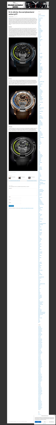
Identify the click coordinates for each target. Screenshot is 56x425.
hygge (39, 148)
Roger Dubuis (39, 249)
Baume (39, 38)
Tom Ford (39, 280)
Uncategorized (40, 297)
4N (38, 16)
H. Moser (39, 139)
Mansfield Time (40, 179)
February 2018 (40, 360)
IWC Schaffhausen (40, 155)
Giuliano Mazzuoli (40, 123)
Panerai (39, 216)
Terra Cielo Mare (40, 274)
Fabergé (39, 105)
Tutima (39, 291)
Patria (39, 222)
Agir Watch (39, 20)
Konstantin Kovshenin (24, 421)
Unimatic (39, 298)
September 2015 (40, 393)
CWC (38, 80)
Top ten (39, 282)
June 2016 (39, 383)
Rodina (39, 248)
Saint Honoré (39, 255)
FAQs (39, 106)
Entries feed (39, 414)
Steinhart (39, 266)
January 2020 (39, 343)
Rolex (39, 250)
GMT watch (39, 128)
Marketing (39, 184)
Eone (38, 103)
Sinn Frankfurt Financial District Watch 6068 (14, 180)
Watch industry (40, 309)
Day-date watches (40, 83)
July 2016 (39, 382)
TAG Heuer (39, 273)
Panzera (39, 217)
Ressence (39, 241)
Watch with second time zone (41, 312)
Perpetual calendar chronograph (42, 223)
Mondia (39, 198)
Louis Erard (39, 174)
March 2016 (39, 386)
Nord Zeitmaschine (40, 207)
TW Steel (39, 292)
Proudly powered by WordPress (12, 421)
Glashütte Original (40, 124)
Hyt (13, 172)
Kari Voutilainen (40, 162)
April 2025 (39, 326)
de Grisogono (39, 86)
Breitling (39, 49)
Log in (39, 413)
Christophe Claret (40, 66)
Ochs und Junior (40, 209)
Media (39, 192)
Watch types (22, 8)
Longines (39, 173)
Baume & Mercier (40, 39)
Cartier (39, 58)
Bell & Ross (39, 40)
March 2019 (39, 350)
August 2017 (39, 367)
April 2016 (39, 385)
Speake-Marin (40, 265)
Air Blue (39, 21)
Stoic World (39, 267)
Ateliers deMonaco (40, 30)
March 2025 (39, 327)
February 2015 (40, 401)
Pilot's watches (40, 230)
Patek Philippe (40, 221)
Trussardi (39, 288)
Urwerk (39, 300)
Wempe (39, 315)
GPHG (39, 129)
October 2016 (39, 378)
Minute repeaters (40, 197)
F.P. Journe (39, 104)
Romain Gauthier (40, 251)
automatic (39, 33)
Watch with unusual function (41, 313)
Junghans (39, 161)
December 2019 (40, 344)
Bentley (39, 41)
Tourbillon (39, 284)
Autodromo (39, 32)
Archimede (39, 28)
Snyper (39, 264)
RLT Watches (39, 246)
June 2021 (39, 337)
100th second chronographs (41, 15)
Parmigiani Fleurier (40, 218)
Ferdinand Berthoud (40, 111)
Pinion (39, 231)
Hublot (39, 147)
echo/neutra (39, 95)
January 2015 (39, 402)
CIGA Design (39, 71)
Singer (39, 259)
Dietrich (39, 88)
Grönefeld (39, 136)
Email (10, 199)
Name (10, 196)
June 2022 (39, 332)
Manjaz (39, 178)
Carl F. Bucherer (40, 57)
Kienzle (39, 163)
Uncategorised (40, 296)
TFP (38, 275)
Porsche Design (40, 232)
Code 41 (39, 74)
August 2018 (39, 353)
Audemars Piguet (40, 31)
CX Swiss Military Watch (41, 81)
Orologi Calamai (40, 214)
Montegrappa (39, 200)
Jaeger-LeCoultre (40, 156)
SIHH (39, 258)
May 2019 (39, 349)
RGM (38, 242)
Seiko (39, 256)
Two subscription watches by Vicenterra (32, 180)
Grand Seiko (39, 131)
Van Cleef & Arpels (40, 304)
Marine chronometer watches (41, 183)
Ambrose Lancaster (11, 16)
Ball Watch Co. (40, 36)
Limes (39, 170)
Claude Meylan (40, 72)
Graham (39, 130)
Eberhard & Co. (40, 94)
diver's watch (39, 89)
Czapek (39, 82)
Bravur (39, 47)
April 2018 (39, 358)
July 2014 (39, 409)
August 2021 (39, 335)
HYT (9, 18)
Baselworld (39, 37)
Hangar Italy (39, 141)
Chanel (39, 62)
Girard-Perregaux (40, 122)
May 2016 (39, 384)
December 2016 (40, 376)
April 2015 (39, 399)
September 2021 (40, 334)
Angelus (39, 23)
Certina (39, 61)
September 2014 (40, 407)
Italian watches (40, 154)
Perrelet (39, 225)
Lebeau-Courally (40, 169)
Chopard (39, 65)
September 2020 (40, 342)
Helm (38, 145)
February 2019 (40, 351)
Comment (10, 188)
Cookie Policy (44, 423)
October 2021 (39, 333)
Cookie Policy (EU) (15, 8)
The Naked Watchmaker (41, 276)
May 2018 (39, 357)
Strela (39, 271)
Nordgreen (39, 208)
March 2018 (39, 359)
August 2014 (39, 408)
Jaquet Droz (39, 157)
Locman (39, 172)
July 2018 (39, 354)
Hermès (39, 146)
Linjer (39, 171)
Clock (39, 73)
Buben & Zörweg (40, 53)
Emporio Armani (40, 99)
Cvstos (39, 79)
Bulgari (39, 54)
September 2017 (40, 366)
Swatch (39, 272)
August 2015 (39, 394)
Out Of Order (39, 215)
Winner (39, 316)
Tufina (39, 290)
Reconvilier (39, 240)
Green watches (40, 132)
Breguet (39, 48)
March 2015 (39, 400)
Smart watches (40, 263)
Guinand (39, 138)
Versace (39, 305)
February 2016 (40, 387)
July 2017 (39, 368)
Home (9, 8)
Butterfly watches (40, 56)
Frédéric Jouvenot (40, 116)
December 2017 (40, 362)
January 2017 (39, 375)
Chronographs (40, 70)
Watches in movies (40, 314)
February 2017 (40, 374)
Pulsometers (39, 234)
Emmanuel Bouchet (40, 98)
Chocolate (39, 64)
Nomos (39, 206)
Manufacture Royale (40, 182)
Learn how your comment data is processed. (26, 208)
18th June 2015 (15, 16)
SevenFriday (39, 257)
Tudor (39, 289)
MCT (38, 188)
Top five (39, 281)
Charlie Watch (40, 63)
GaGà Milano (39, 121)
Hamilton (39, 140)
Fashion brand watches (41, 107)
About (28, 8)
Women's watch (40, 317)
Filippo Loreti (39, 113)
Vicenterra (39, 306)
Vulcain (39, 307)
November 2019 (40, 345)
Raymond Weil (40, 239)
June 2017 (39, 369)
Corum (39, 78)
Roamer (39, 247)
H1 (30, 18)
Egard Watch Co (40, 96)
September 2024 (40, 328)
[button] (54, 415)
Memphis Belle (40, 193)
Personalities (39, 226)
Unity (38, 299)
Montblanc (39, 199)
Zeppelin (39, 321)
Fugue (39, 119)
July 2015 (39, 395)
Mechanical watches (40, 191)
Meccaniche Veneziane (41, 190)
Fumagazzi (39, 120)
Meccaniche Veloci (40, 189)
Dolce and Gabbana (40, 91)
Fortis (39, 114)
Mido (38, 196)
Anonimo (39, 24)
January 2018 (39, 361)
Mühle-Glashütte (40, 201)
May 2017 (39, 370)
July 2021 (39, 336)
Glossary (25, 8)
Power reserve (40, 233)
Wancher (39, 308)
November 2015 (40, 391)
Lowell (39, 177)
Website (10, 202)
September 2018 (40, 352)
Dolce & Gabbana (40, 90)
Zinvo (39, 322)
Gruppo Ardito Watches (41, 137)
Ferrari (39, 112)
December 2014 (40, 403)
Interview (39, 153)
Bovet (39, 46)
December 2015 (40, 390)
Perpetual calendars (40, 224)
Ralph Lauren (39, 238)
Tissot (39, 279)
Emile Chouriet (40, 97)
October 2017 (39, 365)
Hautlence (39, 144)
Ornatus (39, 213)
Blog (11, 8)
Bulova (39, 55)
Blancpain (39, 45)
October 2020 (39, 341)
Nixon (39, 205)
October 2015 (39, 392)
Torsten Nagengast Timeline (41, 283)
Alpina (39, 22)
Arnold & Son (39, 29)
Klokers (39, 164)
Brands (19, 8)
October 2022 (39, 329)
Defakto (39, 87)
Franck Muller (39, 115)
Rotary (39, 254)
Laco (38, 165)
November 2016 (40, 377)
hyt (15, 172)
